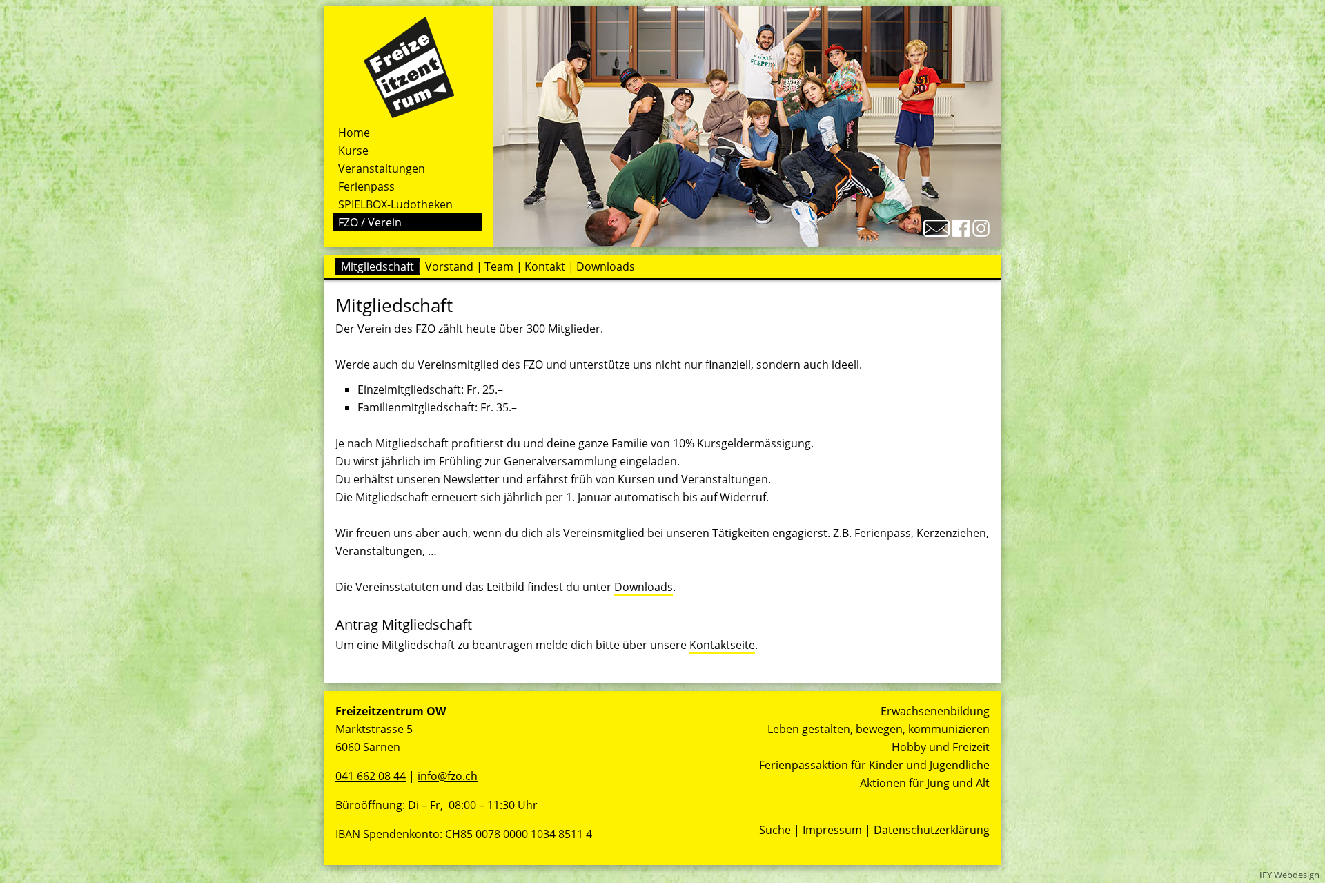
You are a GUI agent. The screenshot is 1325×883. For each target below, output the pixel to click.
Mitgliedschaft (377, 266)
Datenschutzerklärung (932, 829)
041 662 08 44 (370, 776)
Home (354, 132)
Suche (775, 829)
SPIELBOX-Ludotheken (395, 204)
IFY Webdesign (1289, 875)
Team (498, 266)
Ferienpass (366, 186)
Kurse (353, 150)
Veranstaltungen (381, 168)
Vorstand (449, 266)
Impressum (834, 829)
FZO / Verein (370, 222)
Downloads (605, 266)
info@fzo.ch (448, 776)
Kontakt (544, 266)
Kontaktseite (722, 644)
